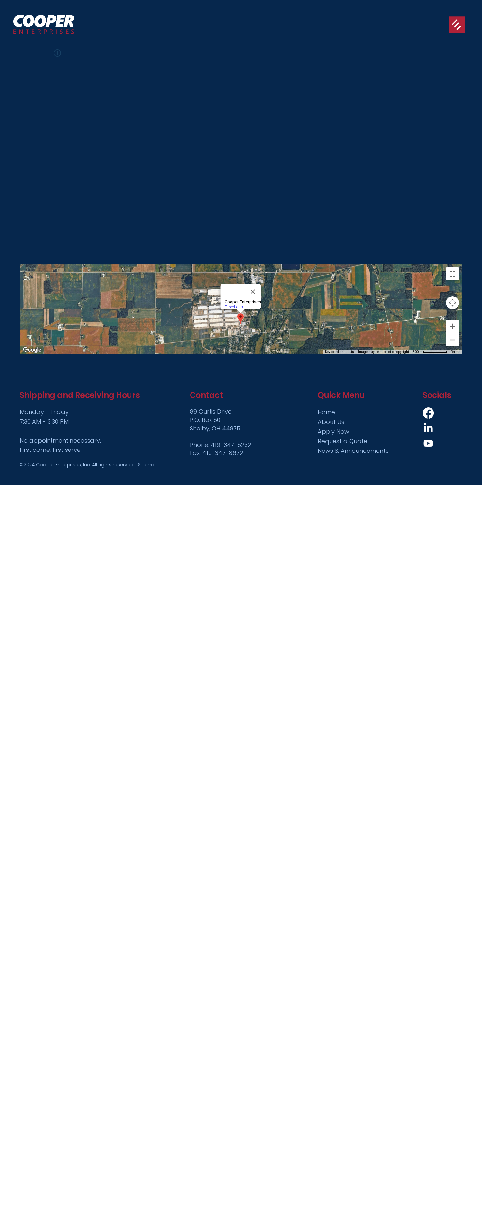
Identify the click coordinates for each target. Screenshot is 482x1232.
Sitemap (148, 464)
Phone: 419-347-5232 (220, 445)
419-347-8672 (222, 453)
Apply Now (333, 432)
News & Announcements (353, 451)
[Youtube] (428, 443)
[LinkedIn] (428, 428)
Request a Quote (342, 441)
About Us (331, 422)
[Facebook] (428, 413)
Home (326, 412)
